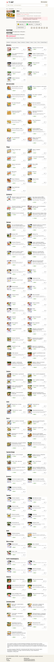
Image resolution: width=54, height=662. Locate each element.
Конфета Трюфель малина (38, 53)
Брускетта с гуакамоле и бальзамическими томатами (38, 347)
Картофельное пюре (36, 497)
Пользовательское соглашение (29, 659)
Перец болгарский (36, 316)
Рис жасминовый (15, 137)
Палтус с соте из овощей (17, 454)
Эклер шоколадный (16, 72)
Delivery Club (30, 24)
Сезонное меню (10, 601)
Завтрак (8, 222)
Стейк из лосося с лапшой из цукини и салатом (38, 455)
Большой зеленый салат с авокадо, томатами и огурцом (39, 393)
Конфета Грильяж (16, 78)
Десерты (27, 12)
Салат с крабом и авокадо (38, 379)
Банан (33, 308)
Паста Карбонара (15, 427)
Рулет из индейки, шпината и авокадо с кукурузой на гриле (39, 468)
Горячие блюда (10, 452)
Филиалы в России (29, 15)
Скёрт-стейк (14, 551)
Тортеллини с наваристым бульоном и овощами (38, 605)
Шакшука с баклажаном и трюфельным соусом (38, 329)
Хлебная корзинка (16, 533)
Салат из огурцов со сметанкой (39, 86)
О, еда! (11, 2)
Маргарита (14, 171)
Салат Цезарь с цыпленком (18, 374)
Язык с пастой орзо (36, 461)
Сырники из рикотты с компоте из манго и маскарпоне (39, 225)
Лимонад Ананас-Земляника (18, 579)
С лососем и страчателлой (38, 156)
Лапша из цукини (15, 514)
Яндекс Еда (21, 24)
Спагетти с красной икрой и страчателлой (38, 421)
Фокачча (34, 171)
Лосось (13, 568)
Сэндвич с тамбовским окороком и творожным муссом (17, 363)
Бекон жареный (35, 322)
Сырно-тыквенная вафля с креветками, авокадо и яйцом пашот (39, 243)
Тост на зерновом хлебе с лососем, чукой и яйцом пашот (18, 225)
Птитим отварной (15, 497)
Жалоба (8, 660)
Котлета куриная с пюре (17, 128)
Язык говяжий (35, 544)
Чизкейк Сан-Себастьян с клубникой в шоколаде (17, 63)
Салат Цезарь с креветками (38, 385)
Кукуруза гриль (35, 522)
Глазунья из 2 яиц (36, 278)
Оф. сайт (38, 24)
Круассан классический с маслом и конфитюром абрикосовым (38, 261)
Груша (33, 286)
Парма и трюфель (36, 149)
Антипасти (9, 194)
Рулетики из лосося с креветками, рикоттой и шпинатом (17, 623)
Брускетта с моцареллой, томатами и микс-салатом (38, 252)
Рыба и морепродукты (12, 558)
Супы (7, 401)
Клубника (14, 316)
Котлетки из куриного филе (18, 479)
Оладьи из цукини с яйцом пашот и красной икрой (17, 252)
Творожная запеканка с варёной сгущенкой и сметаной (19, 632)
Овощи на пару (15, 506)
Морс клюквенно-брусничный (18, 585)
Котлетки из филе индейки (38, 479)
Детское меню (38, 12)
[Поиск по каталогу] (46, 5)
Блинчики (14, 260)
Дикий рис (34, 514)
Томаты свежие (35, 302)
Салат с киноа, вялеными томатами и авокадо (17, 386)
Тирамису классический (37, 47)
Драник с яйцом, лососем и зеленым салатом (38, 363)
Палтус (13, 561)
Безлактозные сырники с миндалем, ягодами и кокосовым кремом (37, 339)
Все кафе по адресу (37, 15)
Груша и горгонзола (16, 164)
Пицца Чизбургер (15, 178)
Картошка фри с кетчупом (17, 86)
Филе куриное (15, 322)
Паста (35, 12)
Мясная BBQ (35, 164)
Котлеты (8, 476)
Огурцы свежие (15, 294)
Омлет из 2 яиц (15, 270)
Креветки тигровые (36, 568)
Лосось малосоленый (16, 328)
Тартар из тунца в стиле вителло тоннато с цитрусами (19, 198)
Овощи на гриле (35, 506)
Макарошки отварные (16, 120)
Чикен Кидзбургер (36, 120)
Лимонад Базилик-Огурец (38, 593)
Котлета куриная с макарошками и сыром (37, 129)
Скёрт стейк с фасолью (17, 461)
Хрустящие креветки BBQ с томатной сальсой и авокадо (38, 198)
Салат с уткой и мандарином (38, 374)
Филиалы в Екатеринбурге (21, 15)
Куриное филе (15, 544)
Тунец (33, 561)
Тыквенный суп (35, 404)
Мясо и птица (10, 541)
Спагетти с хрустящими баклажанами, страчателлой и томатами (39, 434)
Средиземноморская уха (37, 410)
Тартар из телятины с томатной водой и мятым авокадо (18, 207)
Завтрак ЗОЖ (15, 234)
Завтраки (18, 12)
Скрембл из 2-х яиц (16, 346)
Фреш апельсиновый (37, 585)
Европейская (31, 12)
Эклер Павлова (35, 72)
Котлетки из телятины (16, 487)
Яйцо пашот (14, 278)
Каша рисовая (15, 286)
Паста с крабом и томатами (18, 421)
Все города (9, 658)
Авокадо (14, 302)
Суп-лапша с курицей (37, 94)
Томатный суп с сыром (17, 410)
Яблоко (34, 270)
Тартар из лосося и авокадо (18, 213)
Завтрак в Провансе (16, 242)
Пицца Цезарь (35, 178)
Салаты (23, 12)
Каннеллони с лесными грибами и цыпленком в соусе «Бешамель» (19, 443)
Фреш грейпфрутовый (16, 593)
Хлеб (7, 530)
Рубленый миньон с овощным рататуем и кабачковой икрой (39, 614)
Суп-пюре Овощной (16, 102)
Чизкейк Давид (15, 47)
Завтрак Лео (35, 234)
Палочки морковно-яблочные (18, 94)
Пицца (21, 12)
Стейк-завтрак (15, 353)
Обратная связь (26, 658)
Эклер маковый (35, 62)
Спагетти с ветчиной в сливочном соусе (16, 112)
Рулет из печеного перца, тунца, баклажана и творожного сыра (39, 214)
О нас (8, 659)
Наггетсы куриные (36, 102)
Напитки (8, 576)
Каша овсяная (15, 308)
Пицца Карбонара (15, 187)
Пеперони (14, 156)
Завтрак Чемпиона (16, 338)
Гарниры (8, 495)
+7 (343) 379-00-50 (20, 27)
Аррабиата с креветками (37, 427)
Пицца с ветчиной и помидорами (36, 138)
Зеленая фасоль (15, 522)
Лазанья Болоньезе (36, 442)
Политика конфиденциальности (29, 660)
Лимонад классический (37, 579)
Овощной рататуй (36, 622)
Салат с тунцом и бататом (17, 379)
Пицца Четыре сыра (16, 149)
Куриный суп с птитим (16, 404)
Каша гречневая (35, 294)
